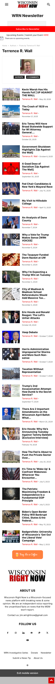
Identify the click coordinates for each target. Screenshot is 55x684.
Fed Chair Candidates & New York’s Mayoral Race (37, 185)
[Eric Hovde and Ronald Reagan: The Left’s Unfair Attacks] (11, 317)
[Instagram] (16, 632)
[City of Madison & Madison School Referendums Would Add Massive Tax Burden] (11, 294)
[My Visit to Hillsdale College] (11, 205)
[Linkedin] (24, 632)
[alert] (27, 38)
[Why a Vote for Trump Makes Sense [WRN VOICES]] (11, 239)
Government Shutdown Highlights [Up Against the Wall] (36, 149)
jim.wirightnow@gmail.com (34, 615)
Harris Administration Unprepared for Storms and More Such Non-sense (36, 353)
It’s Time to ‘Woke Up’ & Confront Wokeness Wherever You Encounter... (36, 473)
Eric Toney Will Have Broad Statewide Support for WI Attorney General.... (37, 128)
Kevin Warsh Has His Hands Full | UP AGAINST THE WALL (37, 92)
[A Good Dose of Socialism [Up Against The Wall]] (11, 168)
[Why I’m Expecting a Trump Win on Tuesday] (11, 277)
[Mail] (31, 632)
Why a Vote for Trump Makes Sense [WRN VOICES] (35, 237)
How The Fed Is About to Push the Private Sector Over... (37, 454)
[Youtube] (28, 640)
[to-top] (51, 679)
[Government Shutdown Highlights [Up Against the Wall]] (11, 151)
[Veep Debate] (11, 337)
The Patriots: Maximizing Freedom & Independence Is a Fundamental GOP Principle (36, 494)
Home (4, 45)
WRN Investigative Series (16, 652)
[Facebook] (8, 632)
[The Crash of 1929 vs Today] (11, 111)
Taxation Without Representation (32, 370)
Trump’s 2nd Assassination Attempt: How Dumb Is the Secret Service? (36, 390)
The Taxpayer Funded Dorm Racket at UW (35, 256)
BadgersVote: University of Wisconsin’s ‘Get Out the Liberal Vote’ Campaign (37, 536)
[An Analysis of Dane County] (11, 222)
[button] (6, 4)
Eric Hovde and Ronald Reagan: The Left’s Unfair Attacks (36, 315)
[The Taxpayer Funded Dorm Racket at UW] (11, 259)
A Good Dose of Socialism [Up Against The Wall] (35, 166)
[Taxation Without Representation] (11, 374)
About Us (38, 658)
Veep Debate (30, 332)
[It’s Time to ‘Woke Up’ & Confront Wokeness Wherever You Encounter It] (11, 474)
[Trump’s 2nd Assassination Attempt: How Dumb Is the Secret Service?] (11, 391)
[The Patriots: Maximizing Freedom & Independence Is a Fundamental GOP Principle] (11, 493)
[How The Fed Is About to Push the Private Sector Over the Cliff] (11, 457)
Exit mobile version (27, 673)
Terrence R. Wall (29, 99)
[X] (47, 632)
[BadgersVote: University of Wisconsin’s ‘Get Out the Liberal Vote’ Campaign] (11, 536)
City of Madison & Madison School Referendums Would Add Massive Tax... (34, 293)
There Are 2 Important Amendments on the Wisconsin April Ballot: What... (36, 413)
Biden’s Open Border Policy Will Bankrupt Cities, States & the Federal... (34, 516)
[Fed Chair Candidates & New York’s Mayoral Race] (11, 188)
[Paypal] (39, 632)
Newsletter (46, 652)
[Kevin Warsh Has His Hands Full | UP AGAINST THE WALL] (11, 94)
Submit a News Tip (22, 658)
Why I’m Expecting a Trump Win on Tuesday (36, 273)
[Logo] (28, 581)
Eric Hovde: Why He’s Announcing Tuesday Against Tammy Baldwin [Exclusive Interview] (37, 433)
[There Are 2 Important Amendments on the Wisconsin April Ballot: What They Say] (11, 414)
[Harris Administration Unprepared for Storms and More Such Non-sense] (11, 354)
